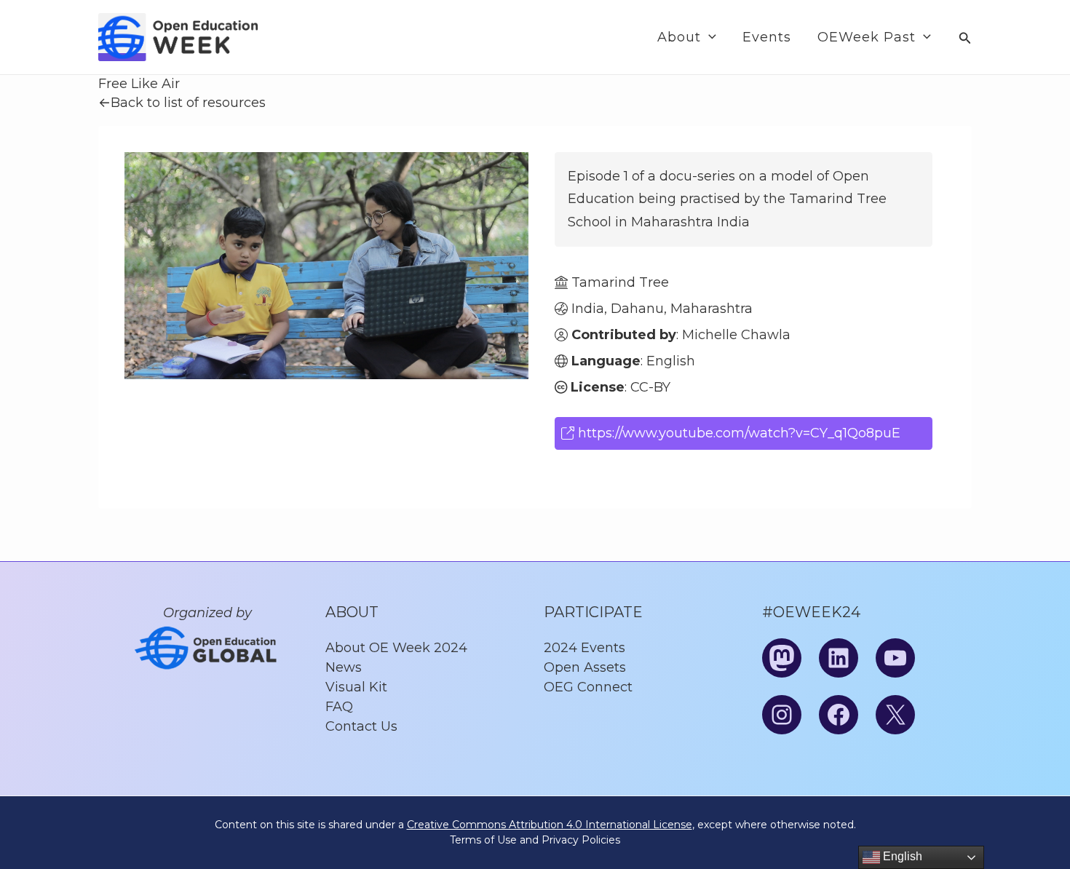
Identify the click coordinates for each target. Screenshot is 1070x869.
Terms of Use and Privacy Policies (535, 839)
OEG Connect (588, 687)
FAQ (339, 707)
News (343, 667)
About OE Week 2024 (396, 648)
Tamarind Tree (620, 282)
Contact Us (361, 726)
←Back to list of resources (182, 103)
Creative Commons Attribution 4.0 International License (549, 824)
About (679, 37)
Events (766, 37)
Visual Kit (356, 687)
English (901, 856)
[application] (708, 37)
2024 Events (584, 648)
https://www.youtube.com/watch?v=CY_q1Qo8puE (737, 433)
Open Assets (585, 667)
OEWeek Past (866, 37)
